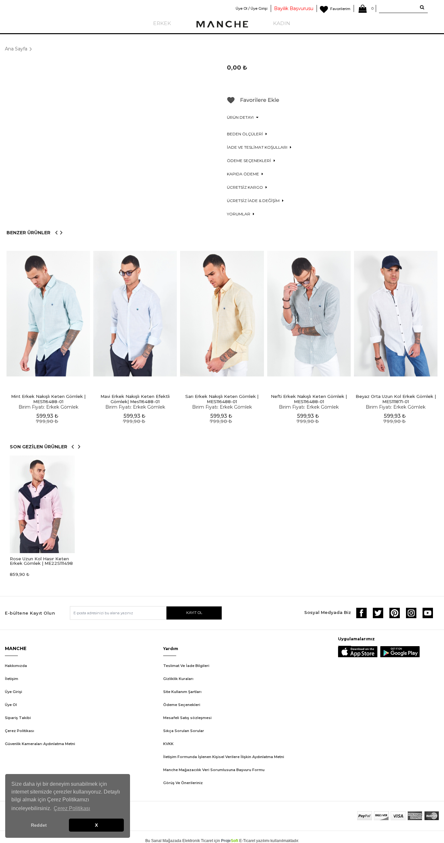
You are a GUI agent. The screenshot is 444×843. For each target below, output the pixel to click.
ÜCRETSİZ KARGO (245, 187)
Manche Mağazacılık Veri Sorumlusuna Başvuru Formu (214, 770)
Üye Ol (11, 704)
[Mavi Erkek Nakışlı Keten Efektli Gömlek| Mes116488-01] (135, 313)
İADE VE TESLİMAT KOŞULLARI (257, 147)
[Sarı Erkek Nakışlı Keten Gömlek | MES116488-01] (222, 313)
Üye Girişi (13, 691)
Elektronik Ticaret (197, 840)
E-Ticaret (247, 840)
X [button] (96, 825)
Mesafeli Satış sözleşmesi (187, 717)
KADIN (281, 23)
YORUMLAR (239, 213)
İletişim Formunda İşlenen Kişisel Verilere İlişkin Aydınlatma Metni (223, 757)
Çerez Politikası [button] (72, 808)
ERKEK (162, 23)
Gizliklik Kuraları (178, 678)
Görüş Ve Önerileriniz (183, 783)
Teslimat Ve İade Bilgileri (186, 665)
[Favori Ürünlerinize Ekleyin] (253, 102)
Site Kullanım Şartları (182, 691)
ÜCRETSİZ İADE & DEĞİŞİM (254, 200)
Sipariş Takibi (18, 717)
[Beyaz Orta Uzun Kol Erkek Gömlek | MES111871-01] (395, 313)
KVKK (168, 743)
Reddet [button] (39, 825)
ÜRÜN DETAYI (241, 117)
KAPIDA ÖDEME (243, 173)
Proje (229, 840)
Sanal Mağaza (164, 840)
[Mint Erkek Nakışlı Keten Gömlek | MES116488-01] (48, 313)
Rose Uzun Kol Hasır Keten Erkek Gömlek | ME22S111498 (41, 561)
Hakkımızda (16, 665)
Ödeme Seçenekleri (181, 704)
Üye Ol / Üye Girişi (252, 8)
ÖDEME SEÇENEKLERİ (249, 160)
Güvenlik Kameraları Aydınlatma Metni (40, 743)
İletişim (11, 678)
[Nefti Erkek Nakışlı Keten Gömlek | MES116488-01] (309, 313)
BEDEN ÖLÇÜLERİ (245, 133)
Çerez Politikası (19, 730)
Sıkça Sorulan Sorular (183, 730)
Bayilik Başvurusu (293, 8)
